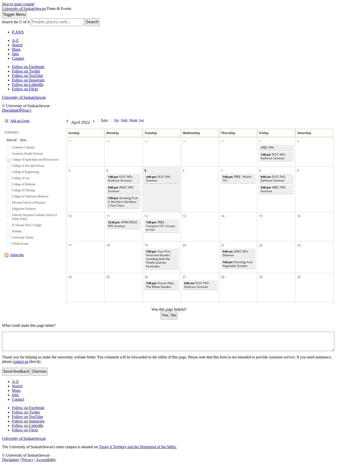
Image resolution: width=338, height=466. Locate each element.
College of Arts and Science (28, 165)
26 (146, 277)
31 (222, 141)
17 (70, 245)
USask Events (20, 243)
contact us (20, 361)
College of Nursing (23, 190)
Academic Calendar (23, 147)
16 (299, 216)
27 (70, 141)
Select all (11, 139)
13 (184, 216)
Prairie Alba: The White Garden (160, 285)
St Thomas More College (26, 225)
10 (70, 216)
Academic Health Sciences (27, 153)
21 (222, 245)
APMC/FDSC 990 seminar (123, 224)
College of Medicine (24, 184)
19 (146, 245)
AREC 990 (267, 147)
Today (104, 120)
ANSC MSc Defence (235, 253)
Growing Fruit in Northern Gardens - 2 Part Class (123, 202)
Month (133, 120)
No (173, 315)
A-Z (15, 40)
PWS (18, 32)
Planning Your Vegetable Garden (237, 264)
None (23, 139)
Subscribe (17, 255)
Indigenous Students (24, 208)
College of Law (21, 178)
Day (116, 120)
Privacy (25, 110)
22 (261, 245)
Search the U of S (16, 22)
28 (108, 141)
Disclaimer (10, 110)
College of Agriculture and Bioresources (35, 159)
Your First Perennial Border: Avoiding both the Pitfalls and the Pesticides (158, 258)
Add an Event (19, 121)
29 (146, 141)
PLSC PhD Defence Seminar (273, 179)
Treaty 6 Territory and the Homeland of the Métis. (138, 447)
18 (108, 245)
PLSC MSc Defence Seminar (273, 156)
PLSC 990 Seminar (158, 179)
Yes (165, 315)
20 (184, 245)
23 (299, 245)
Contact (18, 58)
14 (222, 216)
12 (146, 216)
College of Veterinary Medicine (30, 196)
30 (184, 141)
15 (261, 216)
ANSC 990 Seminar (120, 189)
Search (92, 22)
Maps (16, 49)
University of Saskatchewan (24, 8)
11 (108, 216)
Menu (14, 14)
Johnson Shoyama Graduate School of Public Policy (34, 217)
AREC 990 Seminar (273, 189)
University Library (23, 237)
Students (17, 231)
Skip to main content (18, 4)
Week (124, 120)
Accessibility (46, 460)
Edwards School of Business (29, 202)
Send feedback (16, 371)
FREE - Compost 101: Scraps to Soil (160, 226)
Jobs (15, 54)
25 (108, 277)
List (141, 120)
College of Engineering (25, 172)
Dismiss (39, 371)
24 (70, 277)
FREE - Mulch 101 (236, 179)
